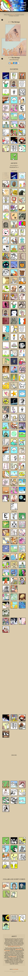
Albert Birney (19, 949)
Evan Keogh (7, 950)
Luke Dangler (15, 969)
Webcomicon (13, 14)
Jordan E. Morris (12, 956)
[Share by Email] (18, 63)
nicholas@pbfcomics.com (14, 946)
